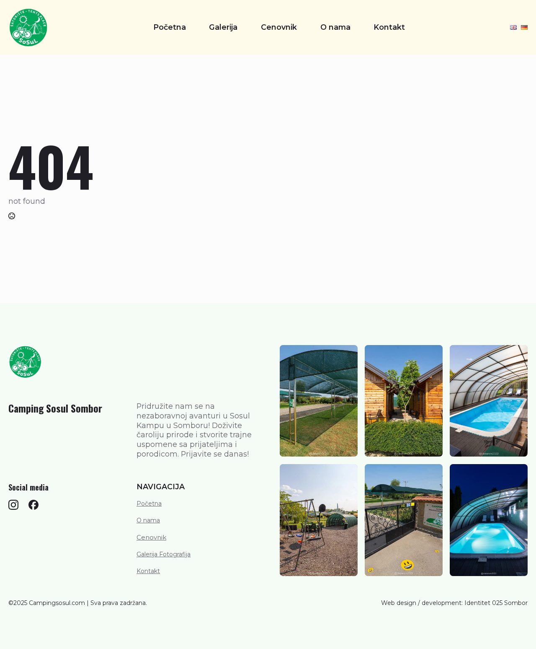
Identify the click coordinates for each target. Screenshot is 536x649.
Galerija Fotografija (164, 554)
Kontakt (389, 27)
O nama (335, 27)
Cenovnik (279, 27)
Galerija (223, 27)
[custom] (13, 505)
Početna (169, 27)
